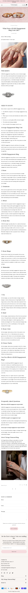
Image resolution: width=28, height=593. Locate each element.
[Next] (27, 1)
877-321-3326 (4, 569)
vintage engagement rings (6, 140)
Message (3, 511)
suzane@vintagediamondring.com (8, 567)
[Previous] (1, 1)
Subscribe (14, 551)
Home (2, 36)
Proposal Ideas (14, 25)
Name (2, 499)
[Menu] (1, 5)
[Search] (22, 5)
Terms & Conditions (21, 543)
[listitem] (14, 1)
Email (2, 505)
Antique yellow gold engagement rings (15, 205)
